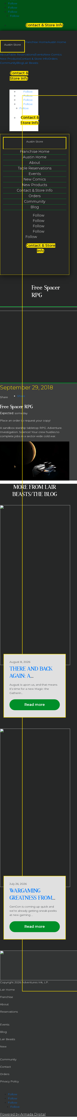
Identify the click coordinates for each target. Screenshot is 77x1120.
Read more (34, 704)
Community (8, 63)
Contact (5, 1066)
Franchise (6, 997)
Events (39, 54)
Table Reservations (22, 54)
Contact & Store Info (44, 25)
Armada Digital (33, 1114)
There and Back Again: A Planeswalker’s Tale (31, 679)
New (3, 1046)
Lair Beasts (30, 63)
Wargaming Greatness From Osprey (30, 898)
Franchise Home (36, 42)
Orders (52, 58)
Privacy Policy (9, 1081)
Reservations (9, 1011)
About (4, 54)
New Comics (53, 54)
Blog (19, 63)
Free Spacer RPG (16, 407)
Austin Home (57, 42)
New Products (10, 58)
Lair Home (7, 989)
